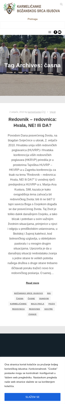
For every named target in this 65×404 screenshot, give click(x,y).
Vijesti (53, 112)
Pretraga (33, 19)
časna (19, 299)
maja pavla (37, 304)
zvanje (33, 314)
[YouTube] (59, 32)
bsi (49, 293)
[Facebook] (55, 32)
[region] (32, 380)
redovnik (34, 309)
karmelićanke (18, 304)
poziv (52, 304)
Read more (32, 282)
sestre (48, 309)
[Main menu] (50, 32)
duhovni (44, 299)
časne (31, 299)
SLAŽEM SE (32, 397)
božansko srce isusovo (28, 293)
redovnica (18, 309)
